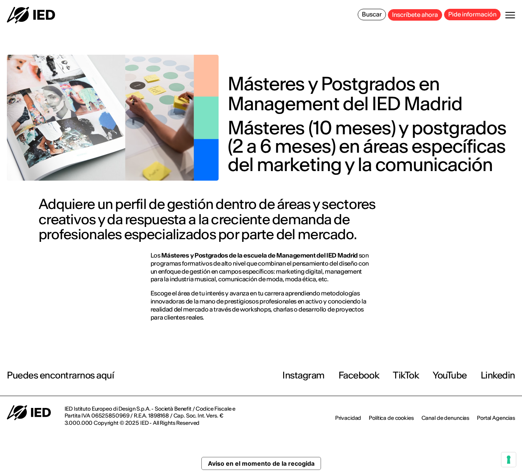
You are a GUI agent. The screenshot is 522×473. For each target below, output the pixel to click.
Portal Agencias (496, 417)
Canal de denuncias (445, 417)
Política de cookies (391, 417)
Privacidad (348, 417)
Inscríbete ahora (415, 14)
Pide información (472, 14)
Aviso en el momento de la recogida (261, 463)
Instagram (303, 375)
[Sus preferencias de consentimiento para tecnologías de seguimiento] (508, 459)
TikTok (406, 375)
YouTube (450, 375)
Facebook (359, 375)
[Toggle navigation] (510, 15)
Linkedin (498, 375)
